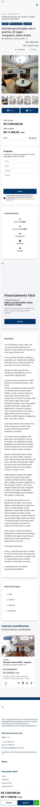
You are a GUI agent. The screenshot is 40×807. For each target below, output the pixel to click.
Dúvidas (9, 803)
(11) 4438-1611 (9, 742)
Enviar (20, 191)
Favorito (34, 49)
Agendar (25, 803)
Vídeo (31, 110)
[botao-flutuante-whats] (36, 802)
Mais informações (12, 586)
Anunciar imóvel (7, 786)
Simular (20, 321)
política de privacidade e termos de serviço (20, 200)
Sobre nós (5, 780)
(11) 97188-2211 (9, 745)
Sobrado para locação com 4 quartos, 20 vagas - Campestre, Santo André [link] (19, 18)
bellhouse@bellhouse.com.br (14, 748)
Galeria (12, 110)
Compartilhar (21, 49)
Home (4, 14)
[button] (4, 76)
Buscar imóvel (14, 14)
